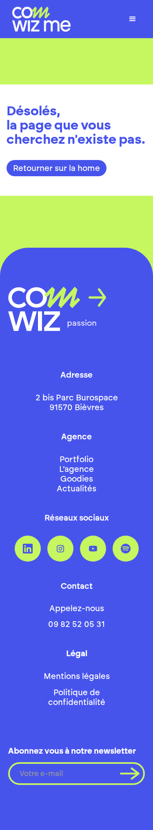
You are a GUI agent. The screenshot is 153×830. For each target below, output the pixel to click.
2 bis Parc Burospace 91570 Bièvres (76, 402)
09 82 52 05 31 (76, 624)
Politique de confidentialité (76, 697)
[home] (39, 19)
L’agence (76, 469)
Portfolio (76, 459)
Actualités (76, 488)
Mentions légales (77, 676)
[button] (132, 19)
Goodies (76, 479)
